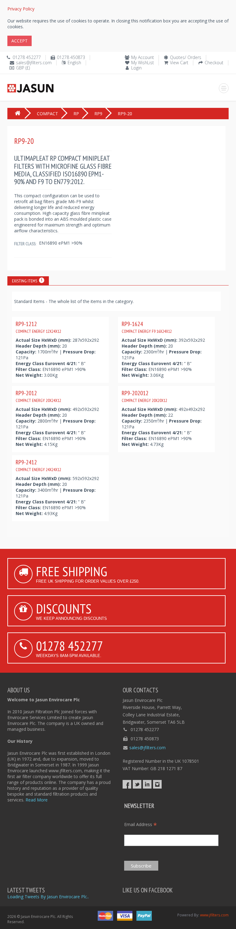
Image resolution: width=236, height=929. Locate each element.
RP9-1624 (147, 327)
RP (76, 113)
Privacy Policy (20, 9)
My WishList (142, 62)
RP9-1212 (38, 327)
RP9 (98, 113)
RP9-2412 (38, 465)
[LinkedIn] (147, 784)
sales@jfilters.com (34, 62)
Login (136, 68)
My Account (142, 57)
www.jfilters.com (214, 915)
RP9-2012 (38, 396)
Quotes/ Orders (185, 57)
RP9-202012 (144, 396)
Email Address (140, 824)
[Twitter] (137, 784)
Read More (37, 800)
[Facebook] (127, 784)
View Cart (179, 62)
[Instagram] (157, 784)
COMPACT (47, 113)
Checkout (214, 62)
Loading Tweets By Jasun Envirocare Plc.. (48, 896)
